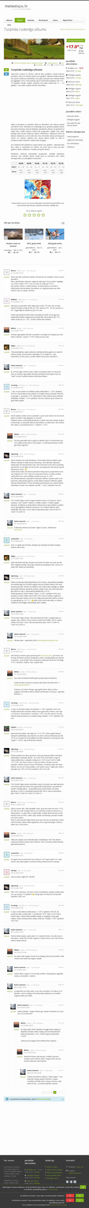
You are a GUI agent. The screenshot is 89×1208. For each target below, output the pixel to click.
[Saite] (13, 234)
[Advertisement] (58, 9)
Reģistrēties (67, 20)
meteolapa (39, 65)
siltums (29, 63)
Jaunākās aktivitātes (71, 62)
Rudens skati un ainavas (13, 244)
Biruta (13, 271)
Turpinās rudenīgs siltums (26, 69)
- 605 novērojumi (33, 385)
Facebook (71, 1181)
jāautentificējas (44, 1099)
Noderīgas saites (52, 1178)
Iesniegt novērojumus (75, 40)
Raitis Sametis (16, 365)
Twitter (67, 1181)
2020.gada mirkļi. (55, 243)
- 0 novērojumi (27, 727)
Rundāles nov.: (75, 68)
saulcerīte (15, 539)
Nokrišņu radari (51, 1167)
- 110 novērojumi (30, 271)
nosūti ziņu (79, 1167)
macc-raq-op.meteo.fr (22, 685)
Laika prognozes (79, 29)
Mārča (13, 328)
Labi (82, 1187)
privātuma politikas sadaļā (58, 1205)
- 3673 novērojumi (29, 454)
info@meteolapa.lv (75, 1173)
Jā (79, 1196)
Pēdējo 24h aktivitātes (54, 1172)
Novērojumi (43, 20)
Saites (55, 20)
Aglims (13, 727)
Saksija (13, 870)
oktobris (40, 63)
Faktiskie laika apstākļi (54, 1170)
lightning (14, 454)
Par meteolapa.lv (73, 143)
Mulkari (14, 299)
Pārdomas (70, 147)
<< (44, 1092)
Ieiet (9, 25)
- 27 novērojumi (26, 871)
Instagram (75, 1181)
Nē (70, 1196)
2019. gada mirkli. (34, 243)
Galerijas (30, 20)
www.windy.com (46, 655)
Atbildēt (6, 277)
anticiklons (23, 63)
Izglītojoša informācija (75, 140)
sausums (17, 63)
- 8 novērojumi (30, 346)
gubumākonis (30, 248)
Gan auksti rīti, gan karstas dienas (73, 124)
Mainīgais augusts (74, 75)
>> (62, 1092)
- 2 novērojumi (27, 539)
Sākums (9, 20)
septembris (34, 63)
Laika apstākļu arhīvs (53, 1175)
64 (63, 63)
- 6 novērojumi (33, 299)
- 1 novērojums (31, 365)
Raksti (19, 20)
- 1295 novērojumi (27, 328)
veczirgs (14, 385)
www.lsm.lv (18, 530)
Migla (13, 346)
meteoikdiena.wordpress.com (47, 640)
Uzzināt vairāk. (53, 1189)
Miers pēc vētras (74, 82)
